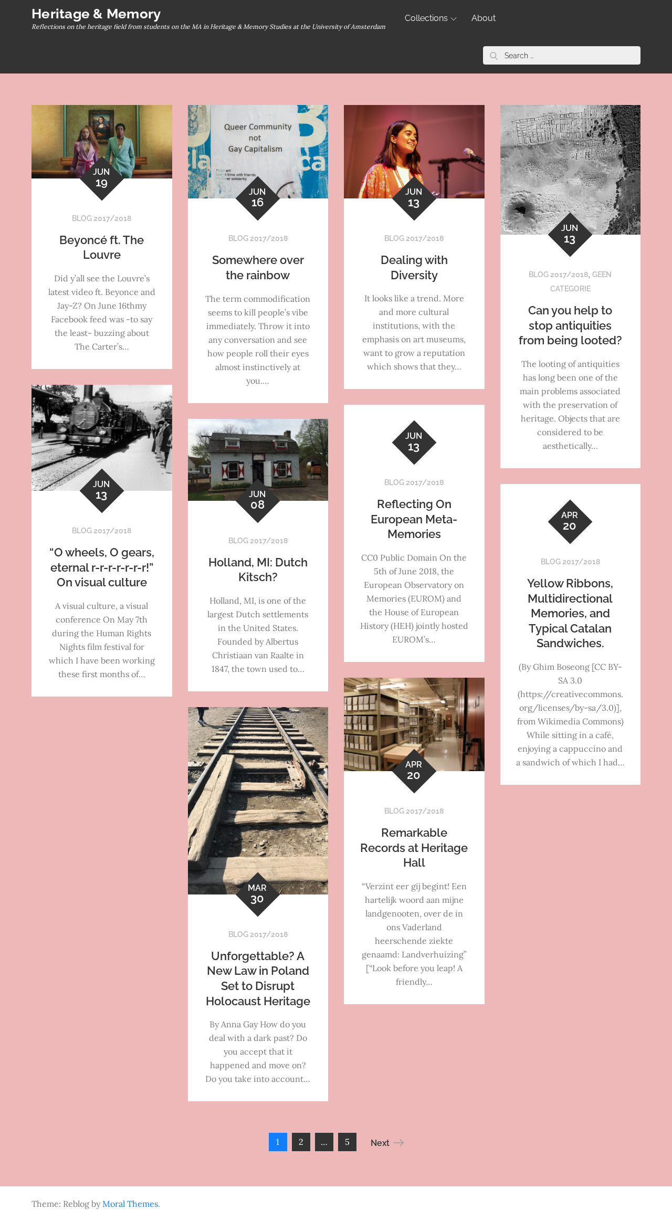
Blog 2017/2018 (101, 218)
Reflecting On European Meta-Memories (414, 519)
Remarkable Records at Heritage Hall (414, 847)
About (483, 18)
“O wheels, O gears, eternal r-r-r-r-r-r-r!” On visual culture (101, 567)
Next (380, 1143)
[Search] (493, 55)
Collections (426, 18)
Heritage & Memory (96, 14)
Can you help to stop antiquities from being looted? (570, 325)
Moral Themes (130, 1203)
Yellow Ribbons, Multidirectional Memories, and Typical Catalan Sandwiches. (570, 613)
